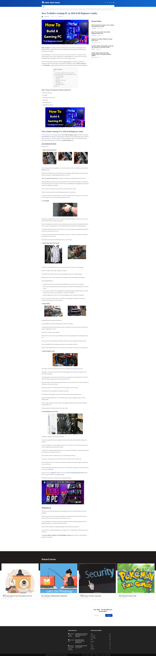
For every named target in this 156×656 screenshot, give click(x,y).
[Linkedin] (109, 2)
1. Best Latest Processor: (59, 77)
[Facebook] (105, 2)
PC (62, 16)
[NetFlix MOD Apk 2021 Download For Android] (71, 641)
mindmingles (5, 597)
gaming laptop (77, 368)
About (83, 654)
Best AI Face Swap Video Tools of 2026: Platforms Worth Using (101, 32)
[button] (43, 6)
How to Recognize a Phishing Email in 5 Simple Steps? (54, 596)
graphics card (51, 387)
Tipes (92, 42)
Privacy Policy (97, 654)
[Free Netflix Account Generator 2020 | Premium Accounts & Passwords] (71, 635)
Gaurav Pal (47, 16)
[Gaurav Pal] (43, 16)
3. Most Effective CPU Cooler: (60, 80)
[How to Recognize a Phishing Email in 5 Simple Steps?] (58, 578)
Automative (94, 28)
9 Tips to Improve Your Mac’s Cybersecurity (90, 596)
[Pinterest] (55, 541)
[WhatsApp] (58, 541)
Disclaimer (92, 654)
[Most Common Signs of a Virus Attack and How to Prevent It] (20, 578)
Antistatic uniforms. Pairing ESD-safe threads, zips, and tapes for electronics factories (103, 46)
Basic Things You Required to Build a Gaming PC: (64, 72)
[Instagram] (107, 2)
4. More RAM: (57, 81)
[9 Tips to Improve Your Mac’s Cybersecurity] (97, 578)
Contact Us (87, 654)
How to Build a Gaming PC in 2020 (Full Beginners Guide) (65, 74)
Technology (94, 35)
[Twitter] (111, 2)
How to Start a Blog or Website (105, 654)
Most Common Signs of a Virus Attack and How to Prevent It (17, 596)
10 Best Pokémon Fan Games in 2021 (127, 596)
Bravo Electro (74, 445)
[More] (61, 541)
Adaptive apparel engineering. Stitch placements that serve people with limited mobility (101, 54)
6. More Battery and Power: (60, 84)
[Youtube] (113, 2)
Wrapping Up (56, 85)
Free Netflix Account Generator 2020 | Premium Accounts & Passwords (81, 635)
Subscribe (108, 615)
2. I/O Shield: (57, 78)
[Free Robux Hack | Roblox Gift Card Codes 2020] (71, 647)
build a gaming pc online (59, 138)
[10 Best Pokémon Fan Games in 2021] (135, 578)
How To (60, 16)
